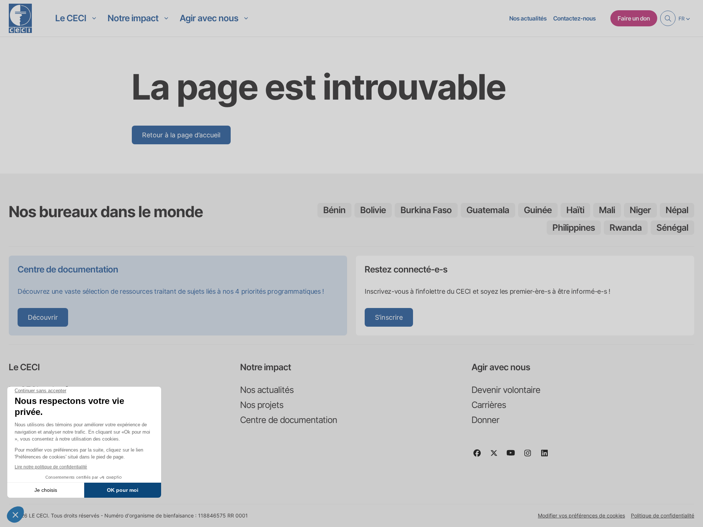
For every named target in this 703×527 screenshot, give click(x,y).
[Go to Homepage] (20, 18)
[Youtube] (513, 456)
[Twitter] (496, 456)
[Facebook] (480, 456)
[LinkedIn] (547, 456)
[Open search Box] (668, 18)
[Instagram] (530, 456)
